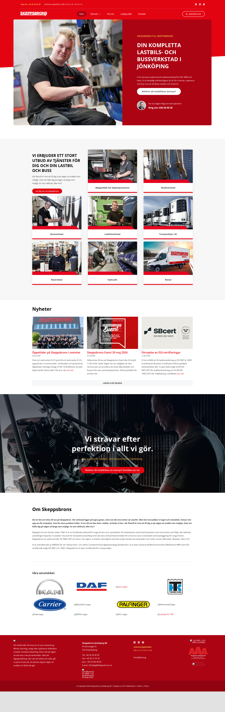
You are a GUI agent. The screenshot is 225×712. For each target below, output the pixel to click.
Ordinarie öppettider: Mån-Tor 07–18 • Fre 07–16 (63, 4)
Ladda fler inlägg (112, 383)
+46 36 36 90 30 (34, 4)
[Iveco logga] (121, 587)
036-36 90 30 (165, 107)
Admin (139, 686)
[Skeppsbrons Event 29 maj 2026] (112, 333)
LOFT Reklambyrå (128, 686)
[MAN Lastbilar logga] (50, 579)
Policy (146, 686)
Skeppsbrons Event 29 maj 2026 (107, 352)
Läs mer (70, 370)
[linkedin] (200, 4)
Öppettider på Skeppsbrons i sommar (56, 352)
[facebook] (196, 4)
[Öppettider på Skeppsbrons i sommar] (57, 333)
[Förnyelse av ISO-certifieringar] (167, 333)
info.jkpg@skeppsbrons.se (100, 665)
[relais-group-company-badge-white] (198, 663)
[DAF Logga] (91, 578)
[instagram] (204, 4)
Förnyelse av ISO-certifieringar (161, 352)
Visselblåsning (140, 657)
